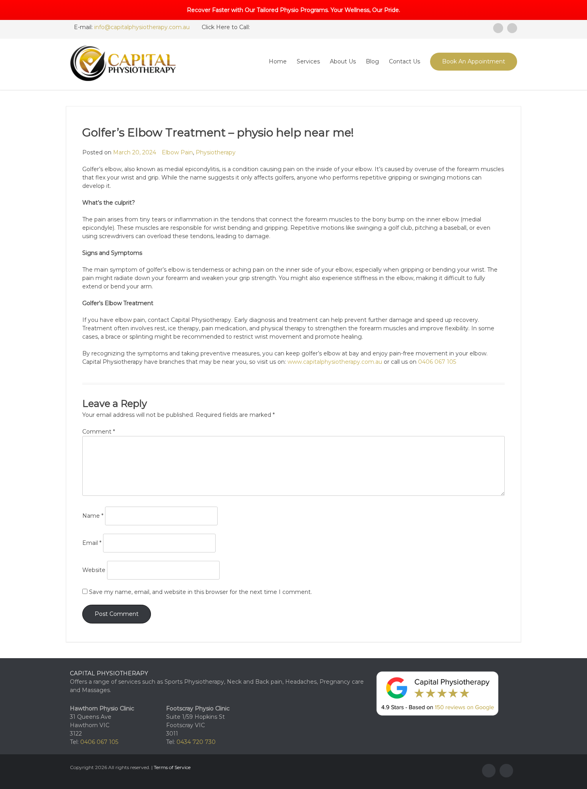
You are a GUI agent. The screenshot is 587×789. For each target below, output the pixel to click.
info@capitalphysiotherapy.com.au (142, 27)
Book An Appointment (473, 61)
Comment (98, 431)
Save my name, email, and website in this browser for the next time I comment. (200, 592)
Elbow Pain (177, 152)
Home (278, 61)
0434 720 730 (196, 742)
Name (92, 515)
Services (308, 61)
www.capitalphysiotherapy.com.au (335, 361)
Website (93, 570)
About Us (343, 61)
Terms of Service (172, 767)
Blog (372, 61)
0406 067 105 (437, 361)
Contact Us (404, 61)
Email (91, 542)
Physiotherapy (216, 152)
